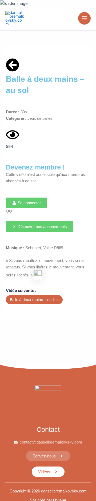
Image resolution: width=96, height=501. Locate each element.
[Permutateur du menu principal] (84, 18)
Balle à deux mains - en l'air (34, 299)
